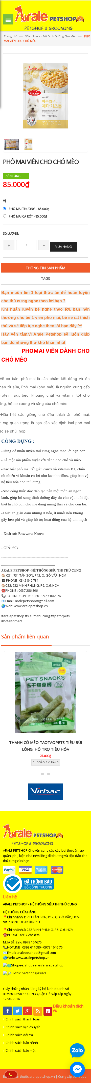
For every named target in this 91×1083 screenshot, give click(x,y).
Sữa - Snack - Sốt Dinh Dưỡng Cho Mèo (51, 36)
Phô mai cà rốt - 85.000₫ (28, 216)
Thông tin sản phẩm (45, 267)
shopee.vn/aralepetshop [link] (44, 965)
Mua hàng (63, 246)
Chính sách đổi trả (19, 1035)
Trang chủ (10, 36)
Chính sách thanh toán (23, 1019)
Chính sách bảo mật (20, 1050)
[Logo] (33, 834)
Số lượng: (11, 233)
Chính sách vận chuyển (23, 1027)
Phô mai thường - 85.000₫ (29, 209)
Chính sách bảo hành (22, 1042)
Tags (45, 278)
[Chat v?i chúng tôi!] (77, 1069)
